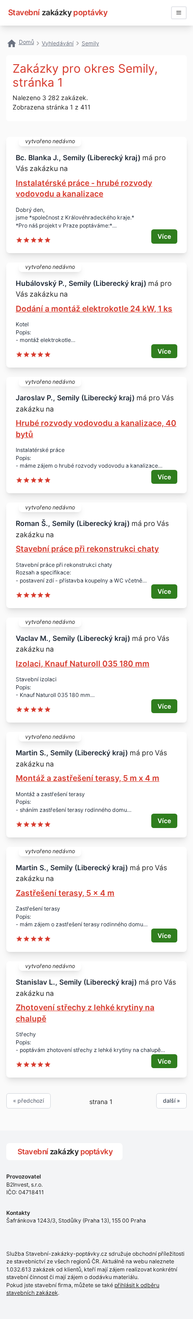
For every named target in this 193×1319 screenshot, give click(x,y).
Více (164, 236)
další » (171, 1100)
